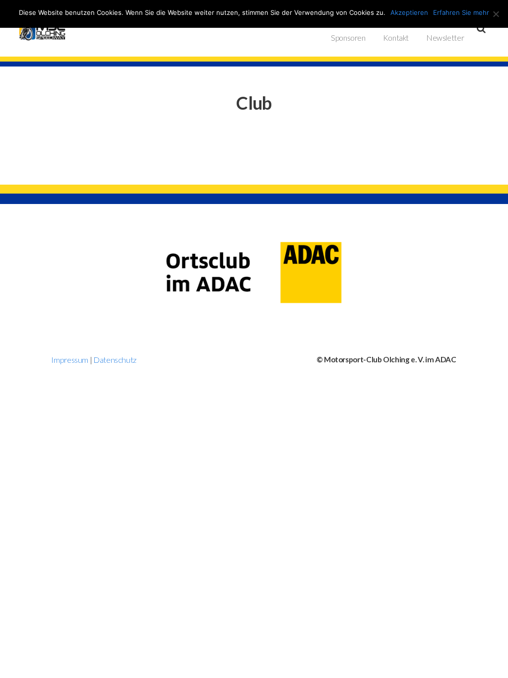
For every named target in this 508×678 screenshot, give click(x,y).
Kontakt (396, 37)
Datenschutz (114, 359)
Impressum (69, 359)
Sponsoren (348, 37)
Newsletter (445, 37)
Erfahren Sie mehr (461, 12)
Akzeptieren (409, 12)
